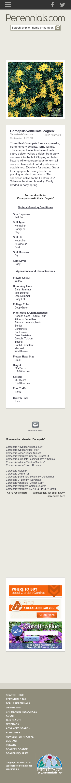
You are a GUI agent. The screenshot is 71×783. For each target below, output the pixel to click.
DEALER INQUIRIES (17, 753)
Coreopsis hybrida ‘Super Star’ (22, 450)
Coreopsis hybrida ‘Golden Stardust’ (25, 462)
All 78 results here (17, 492)
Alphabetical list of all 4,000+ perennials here (49, 494)
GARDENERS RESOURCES (21, 711)
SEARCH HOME (15, 695)
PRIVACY (11, 745)
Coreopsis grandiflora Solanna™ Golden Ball (30, 476)
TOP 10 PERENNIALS (18, 703)
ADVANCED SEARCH (18, 728)
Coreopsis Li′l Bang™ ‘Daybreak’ (23, 479)
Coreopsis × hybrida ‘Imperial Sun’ (24, 447)
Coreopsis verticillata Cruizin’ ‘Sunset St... (28, 456)
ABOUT (10, 716)
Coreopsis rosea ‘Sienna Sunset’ (23, 453)
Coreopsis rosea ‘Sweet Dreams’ (23, 465)
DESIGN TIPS (13, 707)
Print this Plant (35, 430)
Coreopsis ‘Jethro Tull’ (18, 473)
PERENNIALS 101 (16, 699)
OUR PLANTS (13, 720)
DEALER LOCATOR (17, 749)
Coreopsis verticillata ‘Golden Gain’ (25, 482)
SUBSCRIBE (13, 732)
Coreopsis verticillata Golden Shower (26, 486)
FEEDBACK (12, 724)
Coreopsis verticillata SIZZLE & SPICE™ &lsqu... (32, 489)
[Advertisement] (35, 47)
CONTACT (11, 741)
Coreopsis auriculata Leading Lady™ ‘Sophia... (31, 459)
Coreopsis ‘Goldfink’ (17, 470)
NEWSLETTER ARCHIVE (20, 736)
